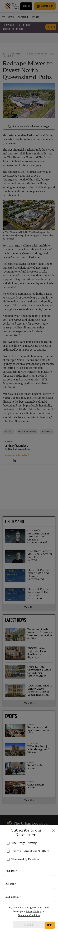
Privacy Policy (33, 911)
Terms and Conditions (29, 915)
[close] (53, 830)
